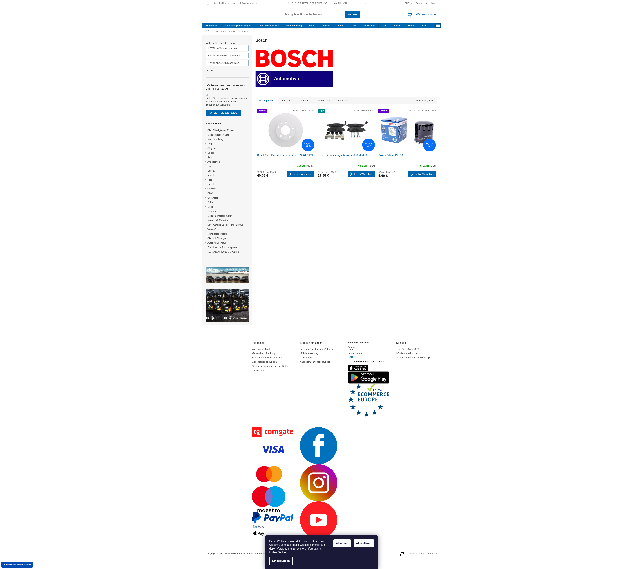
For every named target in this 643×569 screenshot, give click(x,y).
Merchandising (215, 139)
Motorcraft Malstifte (217, 220)
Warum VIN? (306, 357)
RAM (210, 157)
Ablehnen (342, 543)
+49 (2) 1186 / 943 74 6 (408, 349)
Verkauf (211, 229)
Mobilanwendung (309, 353)
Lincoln (211, 184)
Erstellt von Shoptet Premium (421, 553)
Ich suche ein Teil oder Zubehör (307, 3)
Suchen (352, 14)
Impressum (258, 370)
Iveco (210, 206)
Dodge (211, 152)
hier (284, 552)
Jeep (210, 143)
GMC (210, 193)
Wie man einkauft (261, 349)
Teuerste (304, 100)
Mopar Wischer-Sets (218, 134)
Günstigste (287, 100)
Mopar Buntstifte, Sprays (220, 215)
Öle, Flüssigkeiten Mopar (220, 130)
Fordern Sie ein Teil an (223, 112)
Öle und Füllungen (217, 238)
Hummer (212, 211)
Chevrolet (212, 197)
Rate (350, 356)
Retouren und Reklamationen (267, 357)
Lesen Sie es (355, 353)
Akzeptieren (363, 543)
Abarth (211, 175)
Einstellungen (281, 560)
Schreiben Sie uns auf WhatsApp (413, 357)
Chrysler (211, 148)
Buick (210, 202)
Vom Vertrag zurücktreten (17, 564)
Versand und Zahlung (263, 353)
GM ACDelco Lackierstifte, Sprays (225, 224)
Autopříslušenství (216, 242)
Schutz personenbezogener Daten (270, 366)
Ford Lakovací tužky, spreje (222, 247)
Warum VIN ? (341, 3)
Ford (209, 179)
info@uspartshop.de (407, 353)
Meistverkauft (323, 100)
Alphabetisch (343, 100)
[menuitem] (211, 25)
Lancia (211, 170)
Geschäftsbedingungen (264, 361)
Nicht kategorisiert (217, 233)
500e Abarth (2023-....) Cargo (223, 251)
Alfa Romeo (213, 161)
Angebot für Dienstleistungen (315, 361)
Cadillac (211, 188)
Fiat (209, 166)
